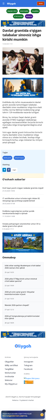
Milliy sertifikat (11, 365)
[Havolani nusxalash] (14, 170)
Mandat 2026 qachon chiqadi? (17, 305)
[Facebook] (9, 170)
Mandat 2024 (12, 11)
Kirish (41, 3)
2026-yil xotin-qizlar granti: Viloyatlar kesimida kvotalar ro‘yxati (19, 293)
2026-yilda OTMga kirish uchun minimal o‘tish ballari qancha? (21, 280)
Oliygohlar (9, 361)
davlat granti (7, 158)
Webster (9, 380)
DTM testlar (18, 16)
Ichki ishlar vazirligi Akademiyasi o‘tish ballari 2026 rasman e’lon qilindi (23, 266)
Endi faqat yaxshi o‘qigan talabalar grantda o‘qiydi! (22, 188)
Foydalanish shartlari (27, 400)
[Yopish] (44, 411)
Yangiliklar (35, 11)
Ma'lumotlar (10, 372)
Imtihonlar (9, 376)
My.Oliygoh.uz (11, 384)
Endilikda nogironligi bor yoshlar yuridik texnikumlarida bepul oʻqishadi (18, 212)
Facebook (28, 369)
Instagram (28, 361)
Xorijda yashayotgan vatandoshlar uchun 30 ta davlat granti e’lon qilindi (21, 225)
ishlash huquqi (19, 158)
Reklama (29, 16)
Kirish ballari (24, 11)
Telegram (28, 365)
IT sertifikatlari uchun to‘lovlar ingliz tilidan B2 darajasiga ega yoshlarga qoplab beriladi (21, 199)
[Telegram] (4, 170)
